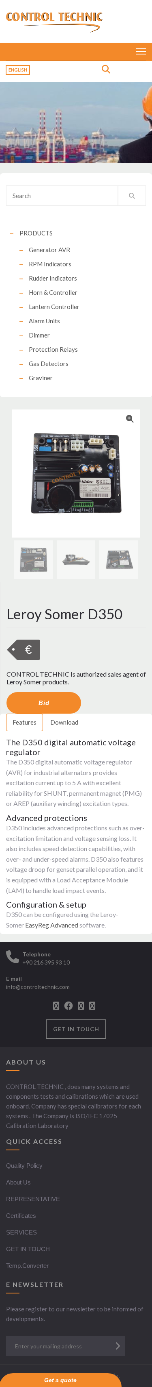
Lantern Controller (54, 306)
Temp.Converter (27, 1265)
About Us (18, 1182)
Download (64, 722)
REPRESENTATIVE (33, 1198)
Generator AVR (49, 249)
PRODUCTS (36, 233)
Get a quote (60, 1380)
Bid (44, 702)
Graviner (41, 377)
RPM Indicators (50, 264)
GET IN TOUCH (76, 1029)
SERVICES (21, 1232)
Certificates (21, 1215)
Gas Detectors (49, 363)
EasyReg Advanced (51, 925)
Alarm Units (44, 320)
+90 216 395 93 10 (46, 962)
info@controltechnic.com (38, 986)
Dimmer (39, 335)
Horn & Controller (53, 292)
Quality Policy (24, 1165)
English (18, 69)
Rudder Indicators (53, 278)
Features (24, 722)
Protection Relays (53, 349)
